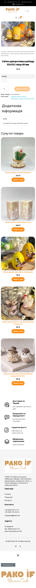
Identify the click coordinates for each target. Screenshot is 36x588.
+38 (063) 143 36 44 (26, 2)
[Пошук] (16, 18)
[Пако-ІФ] (12, 11)
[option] (18, 34)
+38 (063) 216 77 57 (12, 2)
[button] (18, 555)
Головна (3, 51)
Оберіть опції (18, 180)
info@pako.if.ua (19, 4)
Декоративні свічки (13, 51)
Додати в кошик (22, 89)
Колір (4, 76)
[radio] (3, 81)
